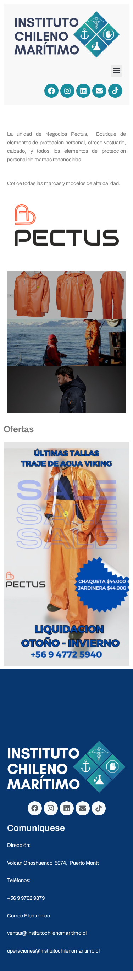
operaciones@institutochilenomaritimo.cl (53, 951)
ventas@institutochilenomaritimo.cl (47, 933)
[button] (116, 71)
